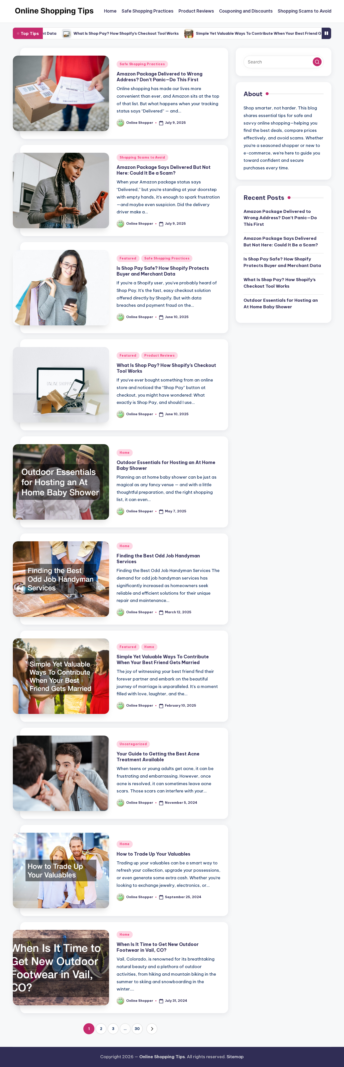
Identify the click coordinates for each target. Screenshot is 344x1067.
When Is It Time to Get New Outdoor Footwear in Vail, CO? (158, 947)
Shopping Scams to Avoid (142, 157)
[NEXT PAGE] (151, 1028)
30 (137, 1028)
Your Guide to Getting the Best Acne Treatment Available (158, 757)
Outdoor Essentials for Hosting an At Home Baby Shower (281, 303)
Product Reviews (159, 355)
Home (125, 452)
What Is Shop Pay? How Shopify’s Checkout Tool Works (102, 33)
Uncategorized (133, 744)
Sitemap (235, 1056)
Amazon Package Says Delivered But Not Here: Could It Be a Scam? (164, 170)
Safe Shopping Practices (142, 64)
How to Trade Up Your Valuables (153, 854)
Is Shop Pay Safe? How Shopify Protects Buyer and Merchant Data (163, 271)
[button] (151, 1028)
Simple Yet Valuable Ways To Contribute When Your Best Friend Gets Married (246, 33)
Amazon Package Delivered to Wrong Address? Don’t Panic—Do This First (159, 77)
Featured (128, 258)
